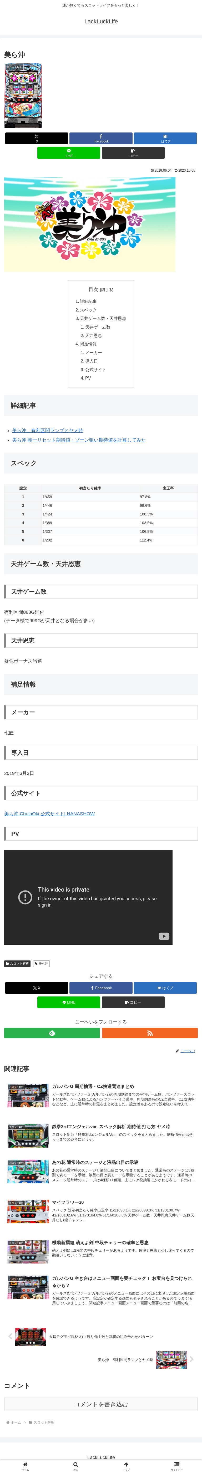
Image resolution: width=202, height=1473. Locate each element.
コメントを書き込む (101, 1404)
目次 (93, 289)
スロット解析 (19, 963)
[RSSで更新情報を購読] (150, 1033)
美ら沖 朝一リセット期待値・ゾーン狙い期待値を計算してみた (79, 440)
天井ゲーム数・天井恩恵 (103, 318)
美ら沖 (43, 963)
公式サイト (95, 369)
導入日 (91, 361)
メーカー (93, 352)
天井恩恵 (93, 335)
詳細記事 (88, 301)
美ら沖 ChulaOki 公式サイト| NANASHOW (49, 813)
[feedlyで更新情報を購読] (52, 1033)
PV (88, 378)
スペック (88, 310)
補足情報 (88, 343)
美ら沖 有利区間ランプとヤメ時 (47, 430)
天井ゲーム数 (97, 327)
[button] (133, 153)
